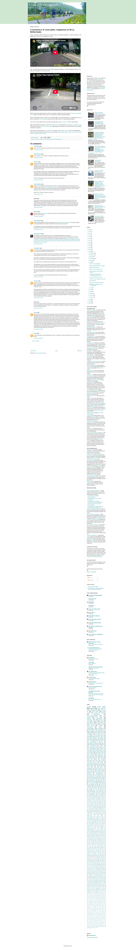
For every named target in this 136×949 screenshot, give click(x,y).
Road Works (89, 422)
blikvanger (99, 897)
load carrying (101, 791)
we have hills (90, 499)
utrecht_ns (93, 868)
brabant (104, 873)
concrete (88, 876)
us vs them (93, 806)
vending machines (100, 868)
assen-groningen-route (96, 809)
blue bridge (96, 797)
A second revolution (91, 316)
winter (104, 722)
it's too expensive (91, 497)
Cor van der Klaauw (91, 807)
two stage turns (96, 890)
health (95, 766)
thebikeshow (95, 925)
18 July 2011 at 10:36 (38, 229)
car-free (100, 826)
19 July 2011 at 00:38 (38, 338)
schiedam (90, 921)
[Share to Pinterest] (50, 137)
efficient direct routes (54, 124)
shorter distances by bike (100, 768)
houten (94, 814)
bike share (99, 778)
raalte (88, 885)
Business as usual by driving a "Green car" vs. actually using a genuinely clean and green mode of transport (100, 196)
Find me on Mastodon (91, 572)
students (89, 785)
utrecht (88, 788)
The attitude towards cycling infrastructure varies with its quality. (99, 123)
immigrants (98, 856)
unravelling (92, 744)
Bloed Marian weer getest (93, 658)
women (92, 843)
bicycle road (89, 770)
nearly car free (98, 465)
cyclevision (89, 852)
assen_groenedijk (100, 845)
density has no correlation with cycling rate (49, 187)
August (91, 260)
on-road (102, 882)
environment (92, 756)
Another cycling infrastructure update (97, 265)
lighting (99, 798)
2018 (89, 238)
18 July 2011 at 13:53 (38, 297)
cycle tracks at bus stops (63, 239)
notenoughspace (90, 818)
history (95, 732)
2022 (89, 231)
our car (95, 838)
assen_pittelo (89, 847)
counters (93, 876)
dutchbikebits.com (91, 743)
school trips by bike (100, 863)
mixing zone (102, 914)
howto (97, 760)
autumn (96, 824)
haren (88, 856)
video (92, 708)
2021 (89, 233)
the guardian (96, 785)
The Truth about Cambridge (93, 524)
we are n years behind (94, 869)
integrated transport (95, 731)
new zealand (93, 801)
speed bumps (90, 888)
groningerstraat (99, 773)
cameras (103, 898)
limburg (98, 835)
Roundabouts (90, 382)
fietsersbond (89, 757)
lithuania (96, 911)
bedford (95, 847)
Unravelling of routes (91, 365)
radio (96, 917)
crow (98, 811)
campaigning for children (96, 741)
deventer (102, 811)
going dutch (89, 749)
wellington (90, 927)
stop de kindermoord (97, 923)
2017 (89, 240)
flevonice (94, 878)
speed (88, 758)
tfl (87, 744)
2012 (89, 249)
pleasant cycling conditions (98, 751)
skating (96, 864)
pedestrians (89, 747)
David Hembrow (37, 154)
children (89, 718)
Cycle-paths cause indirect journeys (95, 506)
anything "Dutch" (93, 457)
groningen (96, 729)
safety (101, 724)
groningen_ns (96, 832)
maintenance (93, 745)
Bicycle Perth (92, 612)
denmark (102, 789)
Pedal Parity (91, 605)
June (90, 287)
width (88, 843)
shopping (97, 747)
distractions (101, 853)
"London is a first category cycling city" (97, 279)
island (88, 909)
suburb (101, 761)
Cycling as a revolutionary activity (96, 282)
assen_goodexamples (92, 715)
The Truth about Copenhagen (93, 514)
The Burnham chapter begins (94, 678)
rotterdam (102, 885)
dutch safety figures (99, 772)
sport (102, 794)
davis (103, 902)
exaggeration (100, 756)
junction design (101, 909)
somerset (93, 839)
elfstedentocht (96, 855)
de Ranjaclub (91, 657)
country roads (95, 851)
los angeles (96, 799)
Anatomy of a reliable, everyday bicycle (99, 171)
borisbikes (89, 826)
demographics (90, 772)
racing (100, 726)
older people (96, 776)
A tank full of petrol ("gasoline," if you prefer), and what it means (100, 207)
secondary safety (100, 886)
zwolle (103, 823)
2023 (89, 229)
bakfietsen (102, 824)
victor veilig (96, 926)
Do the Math (91, 662)
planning (95, 710)
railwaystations (90, 728)
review (102, 735)
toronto (88, 868)
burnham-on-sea (90, 848)
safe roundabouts (102, 793)
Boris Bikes (89, 539)
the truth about (90, 840)
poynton (92, 917)
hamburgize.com (37, 233)
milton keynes (99, 913)
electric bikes (95, 780)
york (61, 139)
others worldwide (94, 540)
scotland (93, 886)
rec (99, 917)
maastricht (102, 911)
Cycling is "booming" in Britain (93, 508)
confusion (95, 901)
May (90, 289)
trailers (93, 822)
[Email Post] (41, 137)
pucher (93, 802)
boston (89, 898)
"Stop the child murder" (93, 348)
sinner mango (99, 717)
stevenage (89, 923)
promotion (98, 733)
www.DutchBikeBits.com (94, 647)
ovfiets (88, 884)
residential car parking (95, 885)
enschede (98, 877)
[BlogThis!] (45, 137)
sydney (98, 839)
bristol (103, 847)
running (98, 919)
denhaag (93, 877)
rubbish (88, 886)
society (101, 757)
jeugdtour (104, 834)
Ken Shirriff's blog (93, 671)
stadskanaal (102, 922)
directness (52, 139)
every (89, 878)
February (91, 295)
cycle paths (47, 139)
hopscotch (96, 907)
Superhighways (90, 354)
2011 (89, 251)
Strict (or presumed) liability (93, 476)
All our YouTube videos (93, 586)
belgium (104, 896)
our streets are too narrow (93, 495)
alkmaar (102, 893)
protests (102, 884)
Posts (90, 577)
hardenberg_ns (89, 907)
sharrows (96, 921)
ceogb (94, 827)
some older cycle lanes (53, 239)
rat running (99, 802)
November (91, 254)
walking (104, 926)
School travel (89, 407)
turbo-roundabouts (91, 842)
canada (90, 789)
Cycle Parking (90, 412)
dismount (95, 853)
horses (92, 856)
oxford (101, 915)
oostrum (96, 915)
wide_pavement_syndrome (94, 823)
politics (102, 776)
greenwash (102, 906)
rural (102, 732)
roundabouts (89, 768)
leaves (92, 857)
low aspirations (98, 774)
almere (88, 894)
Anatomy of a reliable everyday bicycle (95, 432)
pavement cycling (100, 818)
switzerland (89, 795)
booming (99, 873)
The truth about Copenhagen (98, 161)
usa (98, 744)
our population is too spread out (94, 498)
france (104, 831)
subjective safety (91, 719)
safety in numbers (100, 861)
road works (95, 735)
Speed (88, 436)
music (104, 774)
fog (103, 905)
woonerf (98, 843)
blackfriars (90, 873)
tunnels (95, 786)
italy (91, 909)
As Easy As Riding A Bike (94, 609)
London (88, 536)
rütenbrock (93, 861)
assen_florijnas (90, 824)
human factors (103, 781)
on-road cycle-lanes (91, 793)
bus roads (98, 848)
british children (99, 764)
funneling (90, 832)
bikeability (104, 872)
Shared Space (90, 460)
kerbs (88, 910)
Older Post (79, 350)
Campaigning (90, 342)
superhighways (92, 748)
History (88, 366)
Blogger (70, 945)
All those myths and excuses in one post (99, 113)
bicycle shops (89, 797)
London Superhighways (92, 535)
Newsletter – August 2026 (93, 668)
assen (35, 139)
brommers (95, 826)
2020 (89, 234)
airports (98, 893)
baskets (104, 788)
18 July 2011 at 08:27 (38, 207)
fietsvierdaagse (99, 831)
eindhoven (89, 830)
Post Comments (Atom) (41, 353)
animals (101, 763)
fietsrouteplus (103, 780)
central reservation (96, 849)
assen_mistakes (102, 777)
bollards (104, 897)
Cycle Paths (89, 357)
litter (103, 835)
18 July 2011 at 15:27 (38, 308)
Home (56, 350)
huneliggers (90, 733)
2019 (89, 236)
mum (101, 799)
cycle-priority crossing (101, 876)
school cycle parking (91, 820)
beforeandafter (90, 764)
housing (94, 834)
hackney (88, 814)
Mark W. (35, 211)
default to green (97, 852)
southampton (89, 922)
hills (93, 791)
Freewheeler (36, 248)
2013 (89, 247)
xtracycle (102, 806)
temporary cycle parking (91, 889)
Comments (91, 580)
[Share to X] (47, 137)
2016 (89, 242)
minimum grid (95, 914)
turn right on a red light (96, 379)
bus (105, 764)
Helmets (88, 481)
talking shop (91, 769)
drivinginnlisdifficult (90, 828)
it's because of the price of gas (94, 503)
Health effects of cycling (92, 420)
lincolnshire (97, 857)
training (93, 805)
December (91, 253)
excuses (104, 729)
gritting (96, 739)
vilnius (100, 926)
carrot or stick (90, 740)
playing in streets (98, 819)
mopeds (97, 816)
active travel (92, 893)
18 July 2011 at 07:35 (38, 194)
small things (90, 725)
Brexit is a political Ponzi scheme (95, 699)
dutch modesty (100, 828)
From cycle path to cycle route (95, 277)
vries (92, 892)
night (90, 776)
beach (89, 810)
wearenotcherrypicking (92, 763)
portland (100, 838)
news (96, 757)
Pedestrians (89, 321)
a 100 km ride (65, 121)
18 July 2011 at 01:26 (38, 157)
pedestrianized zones (91, 474)
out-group (104, 782)
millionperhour (97, 881)
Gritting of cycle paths (91, 395)
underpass (101, 786)
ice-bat (99, 834)
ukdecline (102, 842)
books (95, 873)
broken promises (90, 755)
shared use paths (90, 864)
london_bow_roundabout (93, 880)
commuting (89, 726)
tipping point (102, 925)
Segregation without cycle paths (94, 361)
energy (98, 765)
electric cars (95, 830)
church (94, 900)
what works (95, 711)
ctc (96, 789)
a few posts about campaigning (64, 222)
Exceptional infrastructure (92, 390)
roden (101, 918)
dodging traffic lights (101, 755)
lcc (96, 791)
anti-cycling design (96, 788)
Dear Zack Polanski (92, 687)
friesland (88, 906)
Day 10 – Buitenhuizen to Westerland (96, 644)
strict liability (98, 865)
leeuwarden (101, 910)
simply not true (64, 130)
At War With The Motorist (94, 615)
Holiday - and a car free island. (95, 269)
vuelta (98, 806)
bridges (95, 758)
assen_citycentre (100, 769)
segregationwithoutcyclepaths (93, 736)
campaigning (90, 722)
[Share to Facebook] (48, 137)
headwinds (102, 832)
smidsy (98, 820)
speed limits (102, 864)
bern (89, 897)
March (90, 293)
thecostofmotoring (96, 867)
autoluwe (88, 872)
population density (94, 860)
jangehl (95, 909)
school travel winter (91, 863)
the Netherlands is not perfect (93, 458)
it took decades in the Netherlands (95, 502)
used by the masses (44, 126)
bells (93, 872)
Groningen (93, 416)
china (103, 849)
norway (102, 816)
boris (102, 753)
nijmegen (88, 859)
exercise (92, 905)
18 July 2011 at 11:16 (38, 244)
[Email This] (44, 137)
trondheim (89, 890)
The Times (96, 844)
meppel (88, 913)
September (91, 258)
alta (92, 845)
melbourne (94, 836)
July (90, 262)
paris (96, 859)
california (98, 898)
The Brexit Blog (92, 677)
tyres (98, 842)
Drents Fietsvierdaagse (94, 267)
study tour (103, 747)
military (103, 857)
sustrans (89, 777)
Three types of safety (99, 216)
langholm (94, 910)
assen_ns (104, 809)
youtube (94, 927)
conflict (102, 770)
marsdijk (88, 836)
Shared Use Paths (91, 466)
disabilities (101, 827)
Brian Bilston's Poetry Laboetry (96, 667)
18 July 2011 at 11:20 (38, 276)
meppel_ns (93, 913)
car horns (89, 900)
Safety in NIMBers (92, 663)
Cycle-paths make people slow (94, 507)
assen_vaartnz (92, 778)
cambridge (100, 728)
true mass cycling (99, 822)
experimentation (98, 905)
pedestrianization (90, 819)
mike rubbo (100, 815)
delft (89, 877)
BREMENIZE (91, 602)
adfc (105, 869)
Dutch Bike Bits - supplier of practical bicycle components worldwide (96, 589)
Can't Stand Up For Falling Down (96, 634)
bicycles (95, 721)
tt (105, 822)
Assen (99, 416)
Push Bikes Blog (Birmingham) (95, 595)
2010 (89, 299)
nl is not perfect (93, 724)
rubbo (94, 919)
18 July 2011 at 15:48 (38, 329)
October (91, 256)
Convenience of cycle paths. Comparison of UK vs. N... (95, 275)
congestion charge (102, 901)
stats (102, 721)
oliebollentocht (97, 882)
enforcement (101, 790)
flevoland (102, 855)
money (101, 745)
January (91, 297)
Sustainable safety (91, 332)
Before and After (90, 370)
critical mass (101, 851)
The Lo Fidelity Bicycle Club (95, 619)
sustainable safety (100, 888)
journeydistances (92, 835)
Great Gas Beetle (92, 598)
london (100, 725)
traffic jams (104, 840)
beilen (100, 896)
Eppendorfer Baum (70, 238)
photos (98, 722)
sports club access (91, 865)
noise (98, 782)
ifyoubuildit (103, 744)
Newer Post (33, 350)
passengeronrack (95, 884)
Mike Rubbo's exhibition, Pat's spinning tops (95, 285)
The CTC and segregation (94, 263)
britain (38, 139)
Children (89, 398)
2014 (89, 245)
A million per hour (90, 336)
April (90, 291)
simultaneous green (93, 794)
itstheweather (89, 815)
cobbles (98, 900)
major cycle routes (43, 239)
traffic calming (97, 840)
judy (97, 740)
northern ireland (90, 915)
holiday (96, 749)
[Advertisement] (56, 346)
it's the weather (91, 505)
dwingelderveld (90, 855)
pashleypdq (89, 739)
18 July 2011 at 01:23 (38, 149)
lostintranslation (57, 139)
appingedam (96, 894)
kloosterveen (89, 774)
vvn (87, 869)
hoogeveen (89, 834)
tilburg (103, 867)
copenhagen (93, 811)
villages (102, 795)
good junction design (93, 781)
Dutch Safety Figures (91, 327)
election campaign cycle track (63, 240)
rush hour (94, 761)
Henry (35, 333)
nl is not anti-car (91, 782)
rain (103, 819)
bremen (93, 898)
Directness (89, 374)
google (95, 906)
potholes (100, 860)
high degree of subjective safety (74, 124)
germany (89, 773)
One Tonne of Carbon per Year (95, 686)
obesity (99, 801)
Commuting (89, 428)
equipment (104, 877)
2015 (89, 244)
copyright (88, 851)
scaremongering (90, 482)
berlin (99, 847)
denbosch (91, 765)
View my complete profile (92, 937)
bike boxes (98, 872)
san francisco (103, 919)
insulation (102, 907)
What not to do (90, 449)
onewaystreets (90, 838)
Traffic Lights (89, 375)
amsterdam (95, 753)
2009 (89, 301)
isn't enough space (49, 130)
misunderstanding (90, 816)
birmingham (94, 897)
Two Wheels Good (92, 631)
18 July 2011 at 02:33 (38, 179)
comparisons (41, 139)
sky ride (102, 921)
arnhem (102, 894)
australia (101, 748)
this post (46, 213)
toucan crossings (101, 889)
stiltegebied (99, 803)
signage (102, 739)
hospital (104, 878)
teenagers (95, 777)
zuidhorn (96, 892)
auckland (89, 896)
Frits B (35, 312)
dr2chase (36, 161)
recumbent (99, 718)
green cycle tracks (43, 242)
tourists (88, 926)
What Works (89, 350)
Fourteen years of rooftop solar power (96, 683)
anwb (92, 894)
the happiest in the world (97, 406)
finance (88, 791)
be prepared (95, 896)
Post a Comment (35, 341)
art (105, 894)
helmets (101, 766)
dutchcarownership (91, 790)
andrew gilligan (99, 807)
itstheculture (101, 814)
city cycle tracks (73, 240)
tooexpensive (96, 795)
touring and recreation (100, 713)
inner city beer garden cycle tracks (49, 240)
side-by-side (101, 784)
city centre (96, 770)
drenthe (89, 729)
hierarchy (99, 878)
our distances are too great (93, 501)
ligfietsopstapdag (90, 911)
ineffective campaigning (98, 737)
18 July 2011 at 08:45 (38, 216)
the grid (102, 839)
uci (91, 926)
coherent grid (43, 119)
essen (88, 905)
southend (95, 922)
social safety (103, 740)
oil (92, 859)
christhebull (36, 146)
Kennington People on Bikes (95, 622)
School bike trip (92, 280)
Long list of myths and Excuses (93, 490)
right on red (96, 918)
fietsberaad (93, 798)
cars (88, 721)
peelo (100, 859)
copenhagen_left (91, 902)
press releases (90, 752)
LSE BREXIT (91, 698)
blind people (95, 810)
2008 (89, 303)
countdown (98, 902)
